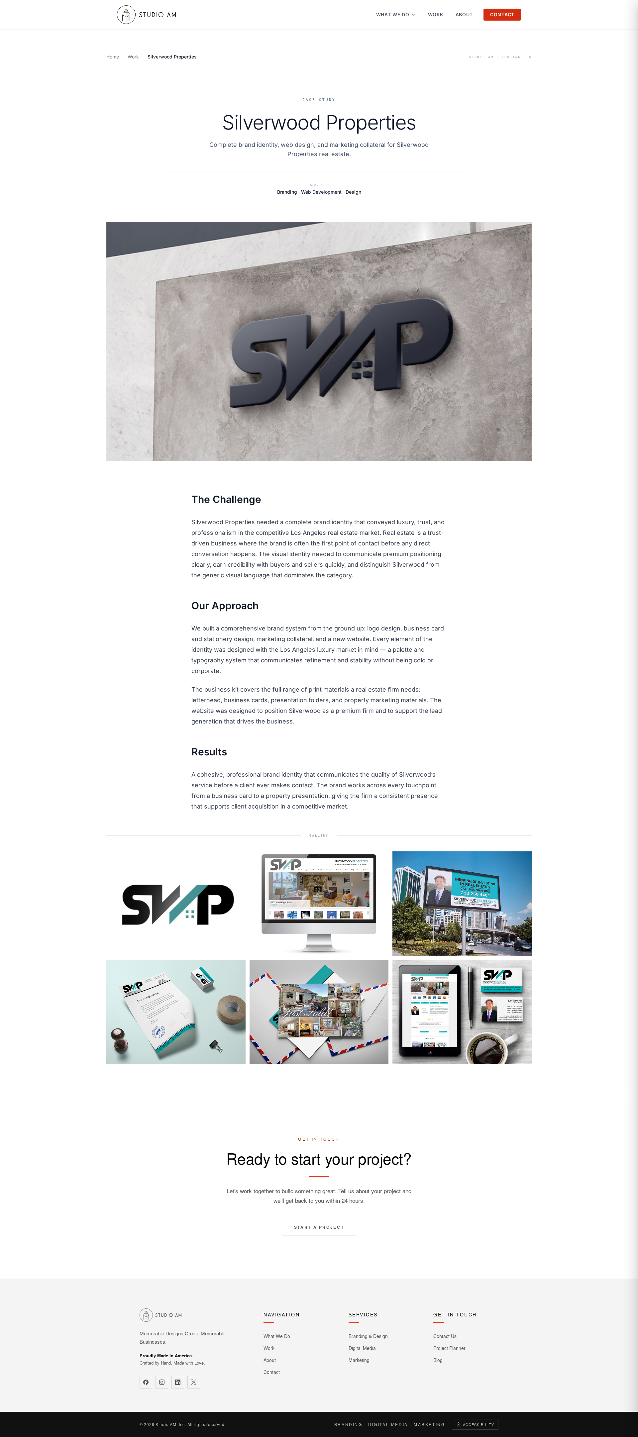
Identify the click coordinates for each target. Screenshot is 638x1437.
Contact (502, 14)
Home (112, 56)
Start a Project (319, 1227)
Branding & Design (368, 1336)
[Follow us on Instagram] (162, 1382)
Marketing (359, 1360)
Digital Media (362, 1348)
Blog (438, 1360)
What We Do (392, 14)
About (464, 14)
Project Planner (449, 1348)
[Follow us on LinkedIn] (177, 1382)
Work (436, 14)
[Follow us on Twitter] (193, 1382)
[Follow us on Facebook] (146, 1382)
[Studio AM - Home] (146, 14)
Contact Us (445, 1336)
